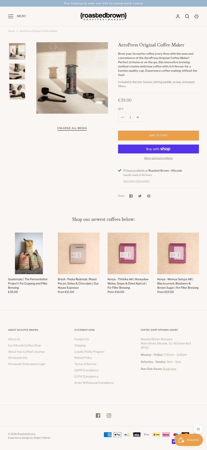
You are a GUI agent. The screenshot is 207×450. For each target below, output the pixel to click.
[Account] (177, 16)
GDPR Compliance (86, 370)
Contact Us (81, 339)
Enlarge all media (72, 128)
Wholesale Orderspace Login (26, 364)
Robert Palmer (42, 437)
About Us (14, 339)
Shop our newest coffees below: (103, 219)
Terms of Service (85, 364)
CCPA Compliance (86, 376)
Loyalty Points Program (89, 351)
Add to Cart (158, 135)
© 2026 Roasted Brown (21, 433)
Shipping (80, 345)
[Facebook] (98, 415)
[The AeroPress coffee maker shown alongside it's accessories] (17, 71)
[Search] (187, 16)
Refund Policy (83, 357)
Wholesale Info (17, 357)
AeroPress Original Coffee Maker (39, 31)
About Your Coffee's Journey (26, 351)
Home (11, 31)
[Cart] (196, 16)
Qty (121, 108)
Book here (169, 368)
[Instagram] (109, 415)
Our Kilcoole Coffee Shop (24, 345)
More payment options (158, 158)
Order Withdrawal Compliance (94, 382)
